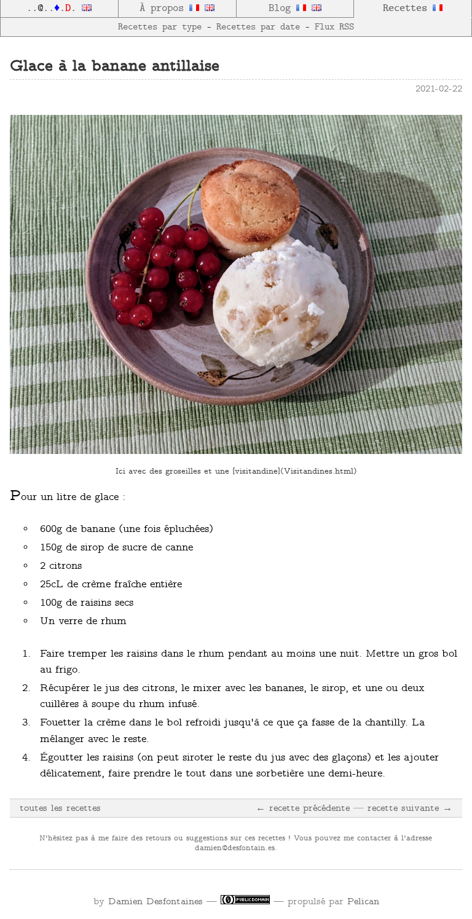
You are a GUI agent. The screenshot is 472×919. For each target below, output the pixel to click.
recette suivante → (410, 808)
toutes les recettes (60, 808)
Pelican (363, 902)
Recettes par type (160, 27)
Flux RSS (334, 27)
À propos (164, 8)
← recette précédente (303, 808)
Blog (282, 8)
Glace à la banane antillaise (114, 67)
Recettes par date (258, 27)
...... (54, 8)
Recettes (408, 8)
